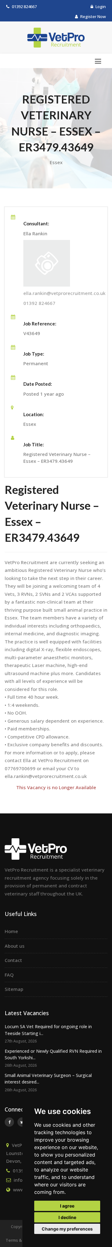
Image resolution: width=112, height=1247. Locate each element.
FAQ (9, 975)
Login (100, 6)
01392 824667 (24, 6)
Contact (13, 960)
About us (15, 946)
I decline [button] (67, 1217)
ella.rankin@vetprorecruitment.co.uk (64, 293)
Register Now (92, 16)
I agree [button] (67, 1205)
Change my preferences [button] (67, 1228)
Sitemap (14, 989)
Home (11, 931)
